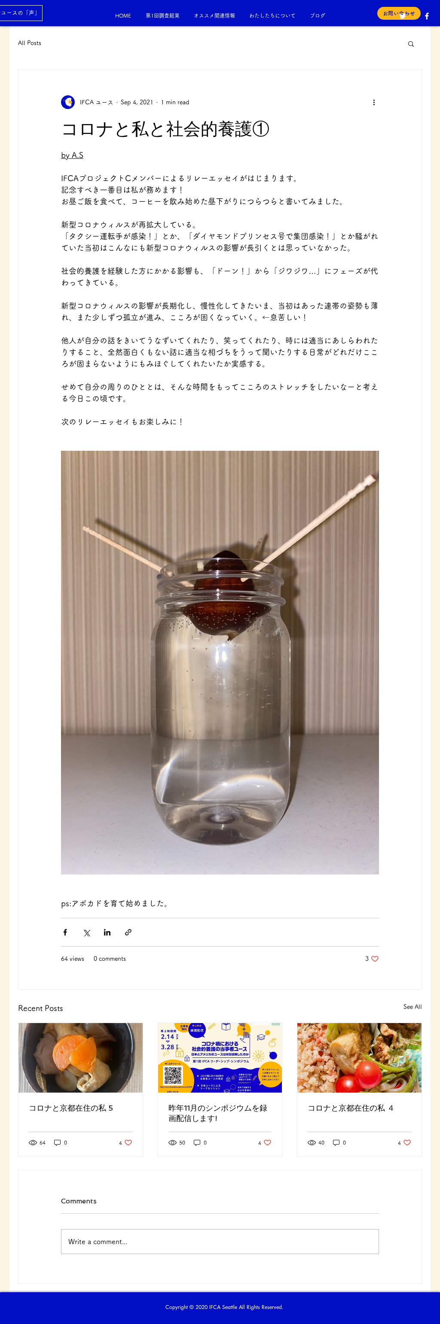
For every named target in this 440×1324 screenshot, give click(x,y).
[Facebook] (426, 16)
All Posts (29, 43)
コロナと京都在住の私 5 (71, 1107)
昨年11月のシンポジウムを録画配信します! (217, 1113)
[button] (411, 43)
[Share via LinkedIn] (107, 932)
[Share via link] (128, 932)
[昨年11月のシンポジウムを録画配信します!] (220, 1058)
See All (412, 1007)
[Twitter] (402, 16)
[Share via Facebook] (65, 932)
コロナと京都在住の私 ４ (351, 1107)
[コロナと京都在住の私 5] (80, 1058)
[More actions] (374, 102)
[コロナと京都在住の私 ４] (359, 1058)
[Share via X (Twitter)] (86, 932)
